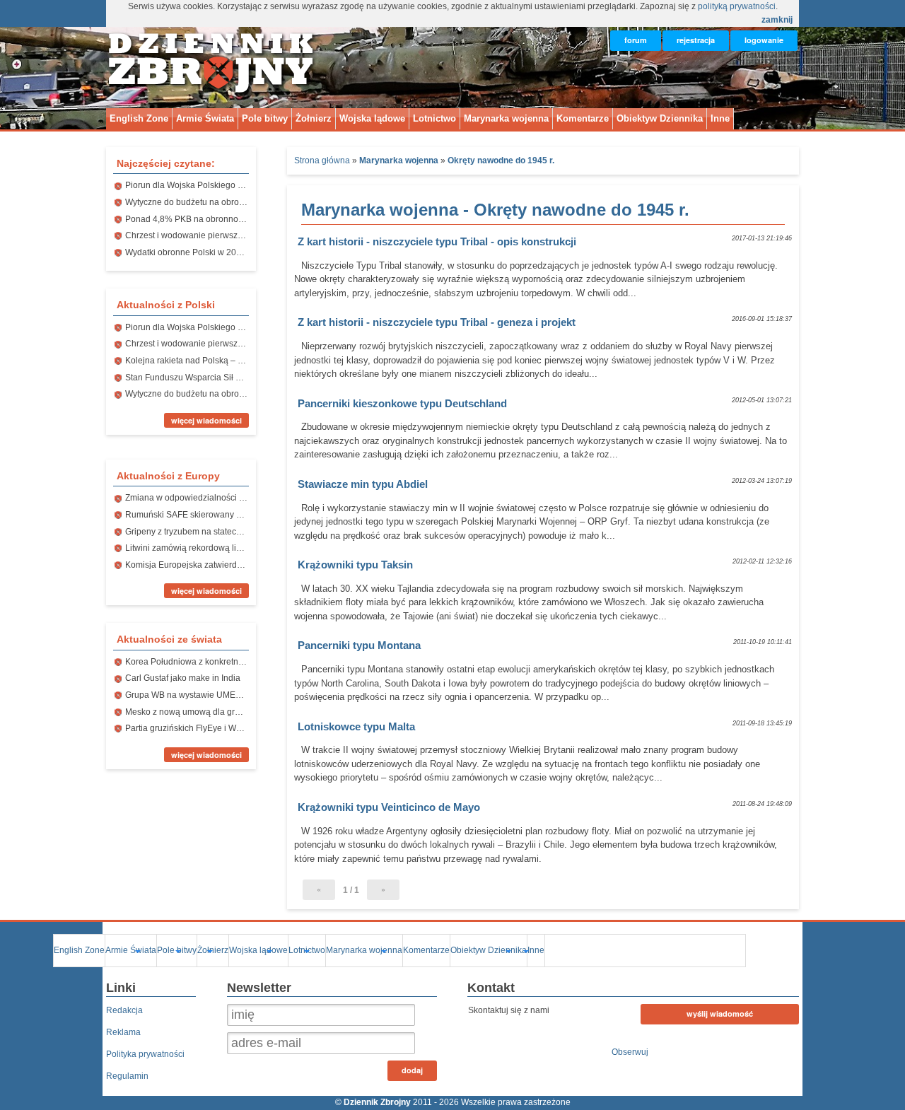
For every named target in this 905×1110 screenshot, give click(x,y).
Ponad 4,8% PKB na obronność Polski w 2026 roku (223, 219)
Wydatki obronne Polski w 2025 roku (195, 252)
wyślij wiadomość (720, 1013)
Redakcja (124, 1010)
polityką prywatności (737, 6)
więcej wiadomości (206, 420)
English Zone (139, 118)
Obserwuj (630, 1052)
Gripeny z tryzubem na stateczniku (191, 532)
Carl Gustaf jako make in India (182, 678)
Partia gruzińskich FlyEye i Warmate (194, 728)
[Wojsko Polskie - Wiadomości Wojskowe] (212, 87)
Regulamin (127, 1076)
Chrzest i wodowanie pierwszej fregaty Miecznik (217, 235)
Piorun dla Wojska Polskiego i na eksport (203, 185)
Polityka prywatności (145, 1054)
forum (635, 40)
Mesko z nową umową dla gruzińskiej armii (207, 712)
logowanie (764, 40)
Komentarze (582, 118)
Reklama (123, 1032)
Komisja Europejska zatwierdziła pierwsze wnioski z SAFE (237, 565)
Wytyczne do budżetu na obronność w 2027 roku (218, 202)
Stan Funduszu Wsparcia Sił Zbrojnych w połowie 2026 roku (240, 377)
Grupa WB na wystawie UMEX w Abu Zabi (205, 695)
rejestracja (696, 40)
